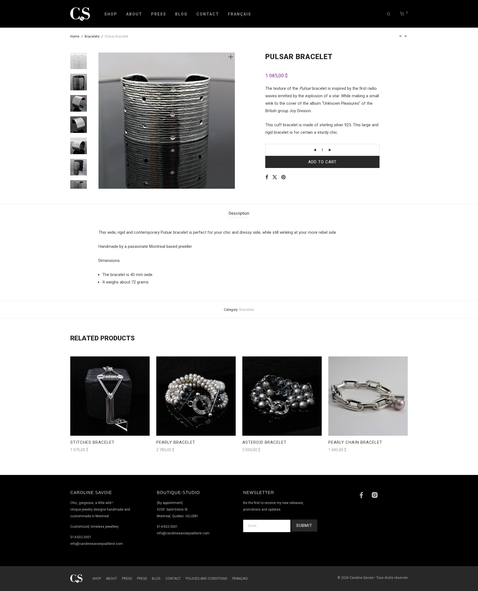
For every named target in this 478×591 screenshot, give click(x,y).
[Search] (389, 13)
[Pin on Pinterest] (283, 177)
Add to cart (322, 161)
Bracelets (92, 36)
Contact (207, 14)
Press (158, 14)
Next (232, 120)
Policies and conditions (206, 579)
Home (74, 36)
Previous (102, 120)
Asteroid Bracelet (264, 442)
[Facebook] (361, 496)
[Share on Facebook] (266, 177)
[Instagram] (374, 496)
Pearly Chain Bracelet (355, 442)
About (134, 14)
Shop (110, 14)
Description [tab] (239, 213)
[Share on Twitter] (274, 177)
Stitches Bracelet (92, 442)
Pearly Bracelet (175, 442)
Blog (181, 14)
